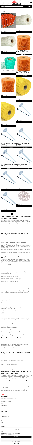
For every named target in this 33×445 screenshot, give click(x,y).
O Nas (2, 420)
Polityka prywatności (16, 443)
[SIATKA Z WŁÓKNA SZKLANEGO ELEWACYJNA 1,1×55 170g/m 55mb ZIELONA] (8, 62)
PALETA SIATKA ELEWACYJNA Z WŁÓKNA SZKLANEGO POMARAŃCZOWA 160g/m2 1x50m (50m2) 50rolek (8, 30)
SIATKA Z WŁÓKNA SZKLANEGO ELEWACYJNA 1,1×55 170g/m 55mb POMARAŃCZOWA (22, 51)
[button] (8, 33)
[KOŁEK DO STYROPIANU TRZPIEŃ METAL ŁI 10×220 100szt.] (8, 156)
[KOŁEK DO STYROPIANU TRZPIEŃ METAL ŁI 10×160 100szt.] (24, 109)
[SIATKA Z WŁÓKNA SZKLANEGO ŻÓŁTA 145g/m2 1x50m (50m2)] (24, 86)
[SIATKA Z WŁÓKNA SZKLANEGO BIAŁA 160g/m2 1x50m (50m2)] (8, 41)
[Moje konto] (28, 2)
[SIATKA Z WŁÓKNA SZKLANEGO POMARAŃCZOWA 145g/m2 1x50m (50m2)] (24, 63)
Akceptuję (16, 436)
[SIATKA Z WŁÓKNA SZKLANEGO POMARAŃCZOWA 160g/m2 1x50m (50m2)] (8, 84)
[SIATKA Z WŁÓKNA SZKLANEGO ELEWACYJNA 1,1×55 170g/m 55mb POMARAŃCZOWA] (24, 42)
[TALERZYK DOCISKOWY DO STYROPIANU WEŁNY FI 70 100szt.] (24, 196)
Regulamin (2, 407)
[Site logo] (16, 2)
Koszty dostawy (3, 414)
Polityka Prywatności (4, 405)
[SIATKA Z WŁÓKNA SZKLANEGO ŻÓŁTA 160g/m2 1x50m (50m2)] (8, 111)
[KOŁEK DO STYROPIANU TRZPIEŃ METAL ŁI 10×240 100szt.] (24, 156)
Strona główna (3, 9)
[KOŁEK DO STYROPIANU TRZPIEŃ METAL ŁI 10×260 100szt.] (8, 177)
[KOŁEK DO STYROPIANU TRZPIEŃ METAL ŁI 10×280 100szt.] (24, 177)
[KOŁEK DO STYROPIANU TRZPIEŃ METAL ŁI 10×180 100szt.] (8, 135)
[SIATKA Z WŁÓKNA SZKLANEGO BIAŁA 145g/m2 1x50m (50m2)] (24, 20)
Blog (1, 424)
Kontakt (2, 422)
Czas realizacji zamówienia (5, 416)
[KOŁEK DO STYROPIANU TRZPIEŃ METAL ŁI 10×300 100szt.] (8, 198)
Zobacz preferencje (16, 441)
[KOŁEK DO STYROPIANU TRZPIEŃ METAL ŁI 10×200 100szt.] (24, 135)
